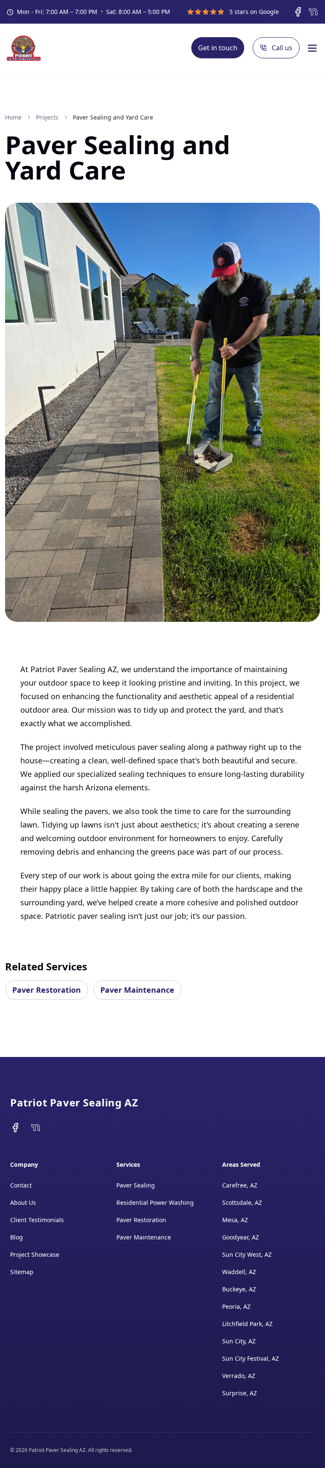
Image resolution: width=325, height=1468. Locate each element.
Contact (21, 1185)
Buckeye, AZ (239, 1289)
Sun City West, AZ (247, 1254)
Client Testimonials (37, 1220)
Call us (282, 47)
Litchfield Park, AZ (247, 1324)
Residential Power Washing (155, 1202)
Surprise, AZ (239, 1393)
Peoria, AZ (236, 1306)
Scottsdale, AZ (242, 1202)
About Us (23, 1202)
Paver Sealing (135, 1185)
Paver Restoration (46, 990)
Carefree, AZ (239, 1185)
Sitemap (21, 1272)
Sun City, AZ (239, 1341)
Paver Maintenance (137, 990)
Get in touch (217, 47)
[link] (113, 117)
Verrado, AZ (238, 1376)
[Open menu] (312, 48)
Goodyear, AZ (240, 1237)
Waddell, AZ (239, 1272)
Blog (16, 1237)
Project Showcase (34, 1254)
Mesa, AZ (235, 1220)
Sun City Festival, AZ (250, 1358)
